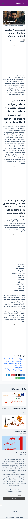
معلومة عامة (22, 41)
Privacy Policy (21, 505)
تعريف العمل (18, 367)
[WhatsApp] (17, 378)
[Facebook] (22, 375)
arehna (5, 505)
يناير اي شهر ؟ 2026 (21, 452)
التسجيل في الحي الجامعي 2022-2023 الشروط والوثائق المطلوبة (13, 370)
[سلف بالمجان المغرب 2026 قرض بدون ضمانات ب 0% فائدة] (14, 399)
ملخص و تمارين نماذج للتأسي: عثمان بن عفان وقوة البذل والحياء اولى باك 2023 (13, 363)
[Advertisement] (14, 60)
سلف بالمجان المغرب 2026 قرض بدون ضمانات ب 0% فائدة (14, 409)
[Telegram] (22, 378)
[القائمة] (3, 3)
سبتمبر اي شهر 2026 (20, 431)
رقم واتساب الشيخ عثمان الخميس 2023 (13, 359)
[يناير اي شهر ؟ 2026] (14, 443)
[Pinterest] (13, 375)
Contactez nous (12, 505)
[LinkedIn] (8, 375)
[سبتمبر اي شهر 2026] (14, 422)
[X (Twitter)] (17, 375)
